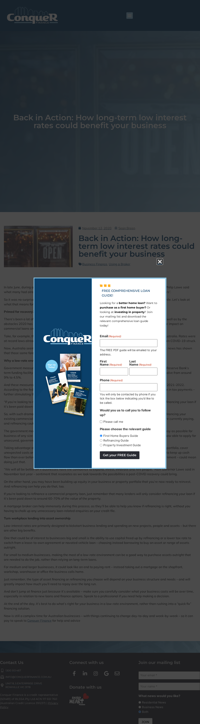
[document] (100, 362)
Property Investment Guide (122, 445)
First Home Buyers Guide (120, 435)
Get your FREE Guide (119, 455)
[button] (159, 261)
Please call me (113, 421)
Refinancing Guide (116, 440)
